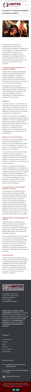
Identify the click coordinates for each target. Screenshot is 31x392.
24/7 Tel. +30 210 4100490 (9, 1)
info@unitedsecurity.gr (11, 301)
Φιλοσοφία (5, 341)
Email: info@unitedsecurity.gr (20, 1)
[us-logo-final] (12, 5)
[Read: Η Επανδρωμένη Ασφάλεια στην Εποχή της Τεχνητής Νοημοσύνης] (3, 365)
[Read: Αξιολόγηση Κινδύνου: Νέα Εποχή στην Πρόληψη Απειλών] (3, 371)
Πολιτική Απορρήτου (7, 349)
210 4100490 (11, 297)
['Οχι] (29, 387)
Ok (14, 389)
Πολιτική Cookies (6, 351)
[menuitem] (24, 5)
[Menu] (28, 5)
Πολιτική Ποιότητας (7, 339)
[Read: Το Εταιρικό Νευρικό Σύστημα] (3, 377)
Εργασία (4, 344)
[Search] (24, 5)
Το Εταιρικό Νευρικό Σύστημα (12, 376)
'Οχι (17, 389)
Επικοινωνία (5, 346)
